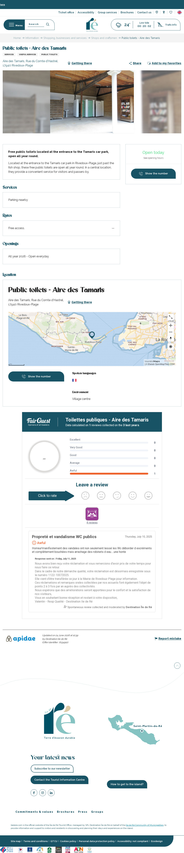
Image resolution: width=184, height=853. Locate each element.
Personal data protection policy (97, 841)
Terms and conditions (35, 841)
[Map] (156, 13)
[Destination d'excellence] (20, 849)
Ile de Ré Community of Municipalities (145, 825)
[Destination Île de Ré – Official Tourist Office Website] (92, 24)
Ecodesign (157, 841)
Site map (16, 841)
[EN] (179, 12)
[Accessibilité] (163, 12)
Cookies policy (68, 841)
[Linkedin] (51, 793)
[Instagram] (42, 793)
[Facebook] (34, 793)
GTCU (53, 841)
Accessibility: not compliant (132, 841)
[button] (179, 12)
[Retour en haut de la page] (177, 666)
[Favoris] (171, 12)
